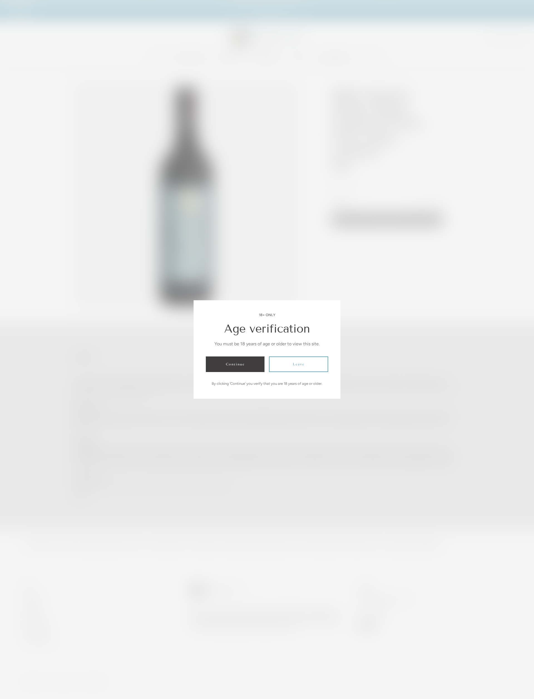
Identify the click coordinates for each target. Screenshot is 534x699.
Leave (299, 364)
